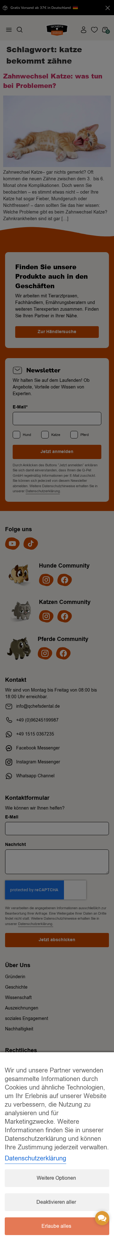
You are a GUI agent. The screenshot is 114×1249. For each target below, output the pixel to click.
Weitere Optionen (56, 1178)
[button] (102, 1218)
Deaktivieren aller (56, 1202)
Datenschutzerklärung (35, 1158)
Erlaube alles (56, 1226)
